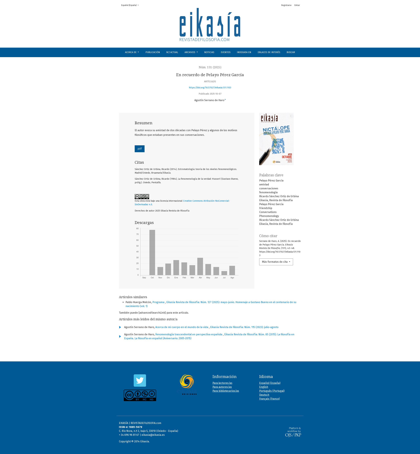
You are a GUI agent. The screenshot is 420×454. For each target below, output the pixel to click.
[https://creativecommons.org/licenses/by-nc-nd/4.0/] (140, 395)
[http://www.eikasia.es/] (187, 384)
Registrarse (286, 5)
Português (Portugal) (271, 390)
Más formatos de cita (275, 261)
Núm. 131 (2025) (210, 67)
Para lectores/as (222, 383)
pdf (139, 148)
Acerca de (131, 52)
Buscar (291, 52)
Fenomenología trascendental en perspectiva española (189, 334)
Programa (158, 302)
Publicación (153, 52)
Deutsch (264, 394)
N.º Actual (172, 52)
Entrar (297, 5)
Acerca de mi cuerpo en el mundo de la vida (182, 327)
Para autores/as (222, 386)
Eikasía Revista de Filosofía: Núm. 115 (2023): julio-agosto (244, 327)
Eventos (226, 52)
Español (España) (131, 5)
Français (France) (269, 398)
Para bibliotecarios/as (225, 390)
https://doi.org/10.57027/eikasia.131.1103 (210, 87)
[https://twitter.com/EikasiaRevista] (140, 380)
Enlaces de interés (269, 52)
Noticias (209, 52)
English (263, 386)
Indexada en (244, 52)
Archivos (190, 52)
